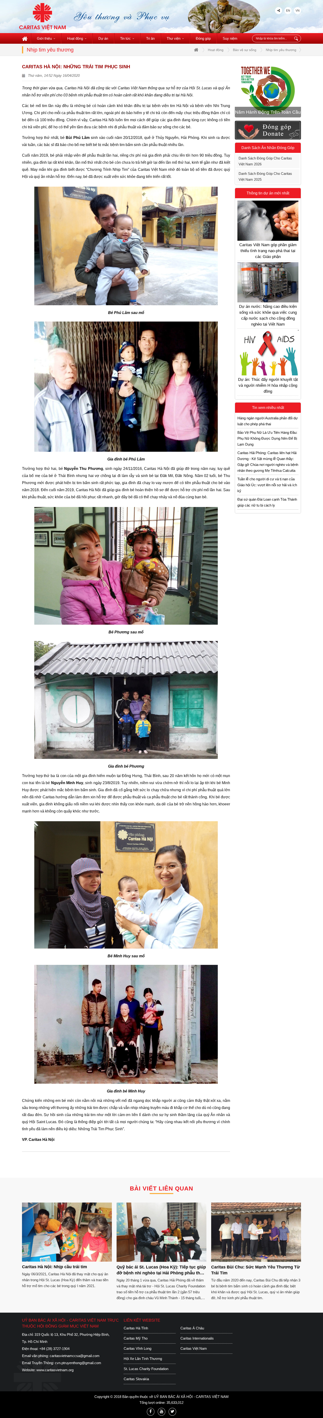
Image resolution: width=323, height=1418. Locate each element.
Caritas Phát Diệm (194, 1348)
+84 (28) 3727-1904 (54, 1349)
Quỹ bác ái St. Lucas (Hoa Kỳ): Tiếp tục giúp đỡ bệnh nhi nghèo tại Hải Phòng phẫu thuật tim (67, 1271)
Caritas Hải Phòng (194, 1369)
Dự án (103, 38)
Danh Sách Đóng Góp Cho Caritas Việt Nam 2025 (265, 176)
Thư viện (173, 38)
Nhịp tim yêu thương (281, 50)
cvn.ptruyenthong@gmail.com (78, 1363)
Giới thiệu (44, 38)
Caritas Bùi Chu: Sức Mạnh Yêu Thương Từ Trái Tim (161, 1270)
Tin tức (125, 38)
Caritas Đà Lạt (191, 1328)
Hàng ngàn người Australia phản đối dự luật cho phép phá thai (267, 421)
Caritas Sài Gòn (136, 1379)
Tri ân (150, 38)
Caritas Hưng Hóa (138, 1359)
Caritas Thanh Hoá (138, 1348)
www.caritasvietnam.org (55, 1370)
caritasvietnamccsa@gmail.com (75, 1356)
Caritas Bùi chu (192, 1359)
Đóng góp (203, 38)
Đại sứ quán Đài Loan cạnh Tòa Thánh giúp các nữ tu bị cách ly (267, 502)
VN (298, 10)
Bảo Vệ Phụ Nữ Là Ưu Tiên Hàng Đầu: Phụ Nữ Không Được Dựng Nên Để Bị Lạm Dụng (267, 438)
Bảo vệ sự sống (244, 50)
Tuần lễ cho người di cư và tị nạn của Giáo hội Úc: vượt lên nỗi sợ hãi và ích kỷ (267, 485)
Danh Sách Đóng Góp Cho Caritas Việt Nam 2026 (265, 161)
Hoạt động (75, 38)
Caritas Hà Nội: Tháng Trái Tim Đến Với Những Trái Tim (251, 1269)
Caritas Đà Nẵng (136, 1338)
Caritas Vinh (189, 1379)
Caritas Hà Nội (191, 1338)
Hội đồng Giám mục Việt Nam (147, 1328)
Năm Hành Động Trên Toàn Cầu (268, 112)
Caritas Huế (133, 1369)
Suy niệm (230, 38)
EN (288, 10)
